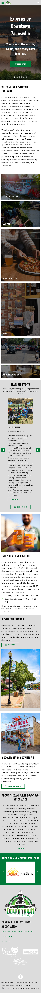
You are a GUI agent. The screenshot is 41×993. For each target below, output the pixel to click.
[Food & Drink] (20, 255)
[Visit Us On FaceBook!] (20, 976)
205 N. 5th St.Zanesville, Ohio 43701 (17, 932)
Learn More (14, 499)
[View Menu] (2, 2)
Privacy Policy (32, 982)
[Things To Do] (20, 187)
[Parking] (20, 351)
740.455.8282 (7, 936)
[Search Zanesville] (38, 2)
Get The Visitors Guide (14, 786)
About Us (5, 941)
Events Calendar (22, 507)
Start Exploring (20, 64)
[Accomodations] (20, 371)
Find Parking (12, 645)
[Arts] (20, 310)
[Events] (20, 214)
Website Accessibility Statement (12, 985)
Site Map (27, 985)
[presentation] (3, 450)
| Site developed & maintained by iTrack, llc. (24, 988)
